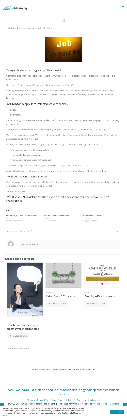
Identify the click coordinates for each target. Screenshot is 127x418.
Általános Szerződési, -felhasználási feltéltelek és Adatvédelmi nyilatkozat (63, 400)
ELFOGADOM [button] (117, 412)
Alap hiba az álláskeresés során (56, 216)
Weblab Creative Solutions (106, 403)
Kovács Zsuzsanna (28, 27)
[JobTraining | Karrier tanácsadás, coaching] (16, 7)
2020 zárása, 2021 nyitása (60, 296)
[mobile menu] (123, 7)
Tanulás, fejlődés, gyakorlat (100, 296)
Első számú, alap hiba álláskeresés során (22, 216)
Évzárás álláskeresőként (91, 216)
